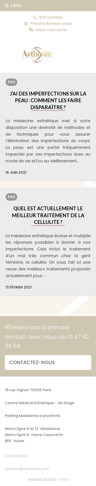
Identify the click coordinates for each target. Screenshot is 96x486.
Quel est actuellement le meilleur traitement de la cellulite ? (48, 215)
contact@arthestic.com (27, 468)
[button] (13, 5)
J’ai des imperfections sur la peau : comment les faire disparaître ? (48, 100)
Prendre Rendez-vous (51, 23)
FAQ (11, 82)
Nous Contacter (51, 30)
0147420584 (16, 456)
